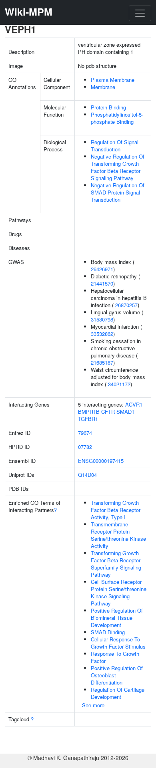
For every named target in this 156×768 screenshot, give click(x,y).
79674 (85, 433)
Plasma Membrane (112, 79)
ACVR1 (133, 404)
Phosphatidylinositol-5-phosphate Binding (117, 118)
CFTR (108, 411)
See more (93, 705)
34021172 (119, 384)
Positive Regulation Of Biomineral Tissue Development (117, 618)
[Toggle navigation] (140, 13)
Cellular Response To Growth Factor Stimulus (118, 642)
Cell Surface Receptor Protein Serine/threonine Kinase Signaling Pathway (118, 592)
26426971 (102, 269)
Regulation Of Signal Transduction (114, 145)
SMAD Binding (108, 632)
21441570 (102, 283)
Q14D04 (87, 474)
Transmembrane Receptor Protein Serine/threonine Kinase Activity (118, 535)
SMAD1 (125, 411)
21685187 (102, 362)
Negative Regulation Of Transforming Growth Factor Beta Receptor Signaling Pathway (117, 167)
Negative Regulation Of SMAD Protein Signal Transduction (117, 192)
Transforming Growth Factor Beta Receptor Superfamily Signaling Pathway (116, 563)
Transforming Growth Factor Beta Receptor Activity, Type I (115, 510)
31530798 (102, 319)
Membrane (103, 87)
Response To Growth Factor (115, 657)
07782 (85, 446)
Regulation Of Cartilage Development (117, 693)
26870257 (126, 305)
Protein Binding (108, 107)
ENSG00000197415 (101, 460)
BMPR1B (89, 411)
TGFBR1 (88, 419)
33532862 (102, 333)
